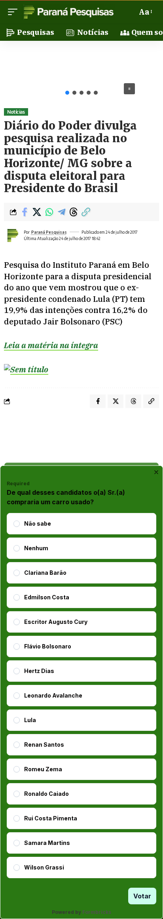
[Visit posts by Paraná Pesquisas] (12, 235)
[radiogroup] (81, 695)
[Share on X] (36, 212)
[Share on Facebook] (24, 212)
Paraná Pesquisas (49, 232)
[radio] (16, 524)
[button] (14, 12)
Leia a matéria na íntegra (51, 345)
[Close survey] (156, 472)
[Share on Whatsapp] (49, 212)
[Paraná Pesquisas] (68, 12)
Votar (142, 896)
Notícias (16, 112)
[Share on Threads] (73, 212)
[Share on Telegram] (61, 212)
